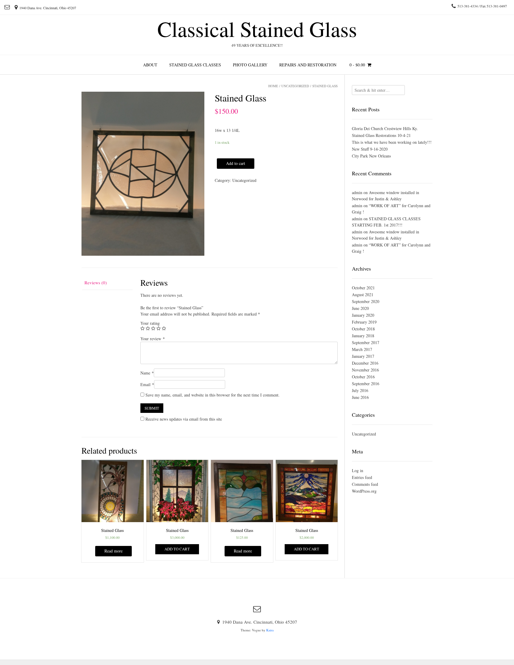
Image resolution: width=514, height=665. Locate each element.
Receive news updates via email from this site (183, 419)
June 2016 (360, 397)
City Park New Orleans (371, 156)
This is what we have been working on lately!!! (392, 142)
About (150, 65)
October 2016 (363, 377)
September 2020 (365, 301)
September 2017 (365, 342)
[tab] (107, 282)
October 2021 (363, 288)
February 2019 (364, 322)
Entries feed (362, 477)
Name (147, 373)
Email (147, 384)
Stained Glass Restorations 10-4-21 (381, 135)
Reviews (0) (95, 282)
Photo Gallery (250, 65)
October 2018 (363, 329)
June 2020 (360, 308)
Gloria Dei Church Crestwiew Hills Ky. (385, 128)
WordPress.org (364, 491)
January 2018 (363, 335)
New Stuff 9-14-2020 (370, 149)
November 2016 (365, 370)
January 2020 (363, 315)
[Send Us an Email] (7, 7)
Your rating (150, 323)
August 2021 (362, 294)
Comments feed (365, 484)
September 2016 (365, 383)
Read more (113, 551)
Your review (152, 338)
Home (273, 86)
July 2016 (360, 390)
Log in (357, 470)
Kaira (270, 630)
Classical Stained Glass (257, 28)
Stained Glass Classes (195, 65)
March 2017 (362, 349)
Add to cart (235, 163)
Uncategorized (295, 86)
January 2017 (363, 356)
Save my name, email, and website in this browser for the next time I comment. (212, 395)
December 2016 (365, 363)
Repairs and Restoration (307, 65)
